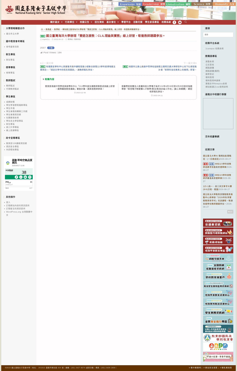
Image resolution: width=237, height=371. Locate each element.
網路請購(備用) (213, 71)
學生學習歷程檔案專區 (16, 105)
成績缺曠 (10, 102)
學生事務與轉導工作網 (16, 111)
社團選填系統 (12, 118)
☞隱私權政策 (226, 368)
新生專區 (10, 60)
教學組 (70, 39)
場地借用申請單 (213, 80)
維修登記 (210, 74)
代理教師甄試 (12, 89)
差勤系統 (210, 61)
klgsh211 (46, 39)
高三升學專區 (12, 127)
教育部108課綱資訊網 (16, 143)
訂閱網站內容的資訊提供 (18, 206)
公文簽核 (210, 65)
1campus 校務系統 (215, 49)
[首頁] (42, 29)
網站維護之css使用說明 (217, 87)
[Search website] (185, 22)
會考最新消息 (12, 47)
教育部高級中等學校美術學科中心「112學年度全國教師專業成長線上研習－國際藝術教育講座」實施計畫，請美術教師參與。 (80, 87)
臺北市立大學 (12, 34)
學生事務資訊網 (13, 115)
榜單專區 (10, 73)
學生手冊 (10, 108)
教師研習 (77, 39)
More (230, 212)
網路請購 (210, 68)
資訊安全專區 (12, 147)
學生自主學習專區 (14, 121)
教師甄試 (10, 86)
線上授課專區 (12, 130)
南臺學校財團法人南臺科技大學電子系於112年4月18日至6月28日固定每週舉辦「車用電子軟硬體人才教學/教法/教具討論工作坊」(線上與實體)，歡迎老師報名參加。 (157, 89)
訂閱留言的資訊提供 (15, 209)
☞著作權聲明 (195, 368)
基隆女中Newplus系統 (216, 84)
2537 (43, 48)
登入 (8, 202)
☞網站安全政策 (210, 368)
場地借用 (210, 77)
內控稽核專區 (12, 150)
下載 (51, 48)
